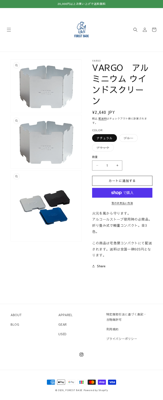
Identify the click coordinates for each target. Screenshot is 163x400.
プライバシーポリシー (121, 339)
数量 (95, 157)
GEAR (62, 324)
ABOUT (16, 315)
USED (62, 334)
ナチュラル (104, 138)
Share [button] (101, 266)
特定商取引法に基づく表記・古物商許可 (126, 317)
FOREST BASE (74, 390)
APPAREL (65, 315)
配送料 (102, 118)
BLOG (15, 324)
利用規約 (112, 329)
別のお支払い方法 (122, 203)
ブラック (104, 148)
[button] (9, 29)
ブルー (130, 139)
